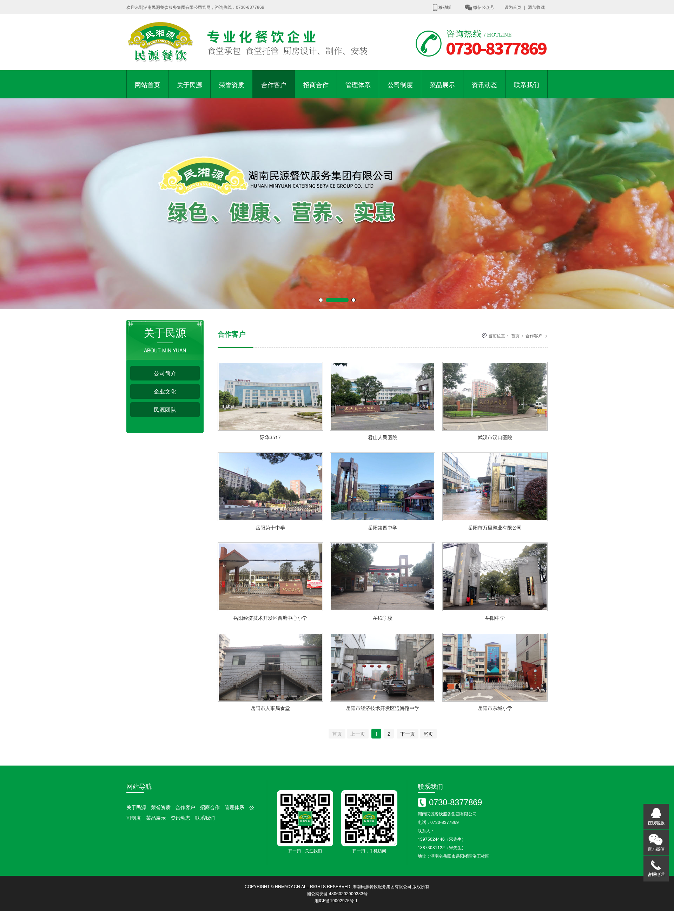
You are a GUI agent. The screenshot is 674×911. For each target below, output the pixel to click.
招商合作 (316, 84)
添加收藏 (536, 7)
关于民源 (189, 84)
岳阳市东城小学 (495, 707)
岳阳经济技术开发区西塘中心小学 (270, 617)
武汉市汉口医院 (495, 437)
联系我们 (526, 84)
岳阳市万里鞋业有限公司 (495, 527)
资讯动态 (484, 84)
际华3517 (270, 437)
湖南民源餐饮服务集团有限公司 (381, 886)
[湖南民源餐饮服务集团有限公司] (249, 68)
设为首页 (512, 7)
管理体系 (358, 84)
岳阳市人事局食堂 (270, 707)
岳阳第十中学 (270, 527)
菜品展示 (442, 84)
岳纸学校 (382, 617)
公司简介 (165, 373)
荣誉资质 (231, 84)
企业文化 (165, 391)
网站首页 (147, 84)
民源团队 (165, 409)
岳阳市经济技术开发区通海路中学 (382, 707)
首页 (515, 335)
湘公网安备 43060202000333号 (337, 893)
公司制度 (400, 84)
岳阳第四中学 (382, 527)
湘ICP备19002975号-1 (336, 900)
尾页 (428, 733)
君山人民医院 (382, 437)
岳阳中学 (495, 617)
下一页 (407, 733)
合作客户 (273, 84)
